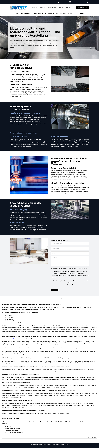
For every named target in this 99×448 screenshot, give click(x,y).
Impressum (58, 444)
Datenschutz (63, 444)
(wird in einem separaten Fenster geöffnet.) (70, 268)
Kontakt (53, 444)
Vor (95, 437)
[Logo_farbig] (18, 6)
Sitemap (67, 444)
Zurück (91, 437)
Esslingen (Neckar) (15, 338)
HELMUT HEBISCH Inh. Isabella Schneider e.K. (42, 444)
